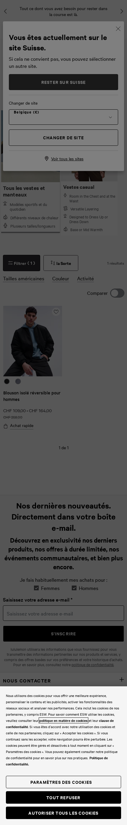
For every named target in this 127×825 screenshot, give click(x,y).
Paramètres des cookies (61, 782)
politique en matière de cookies (63, 720)
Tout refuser (63, 797)
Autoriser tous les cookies (63, 813)
